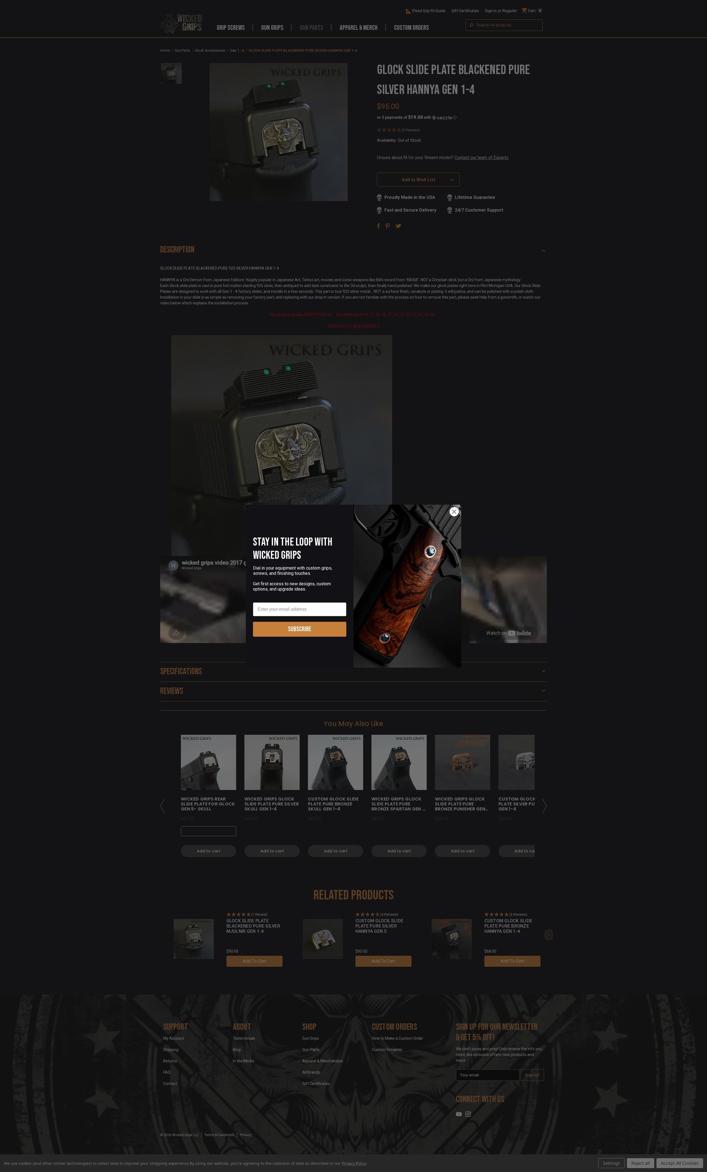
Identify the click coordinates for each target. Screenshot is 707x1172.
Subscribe (299, 629)
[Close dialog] (454, 512)
